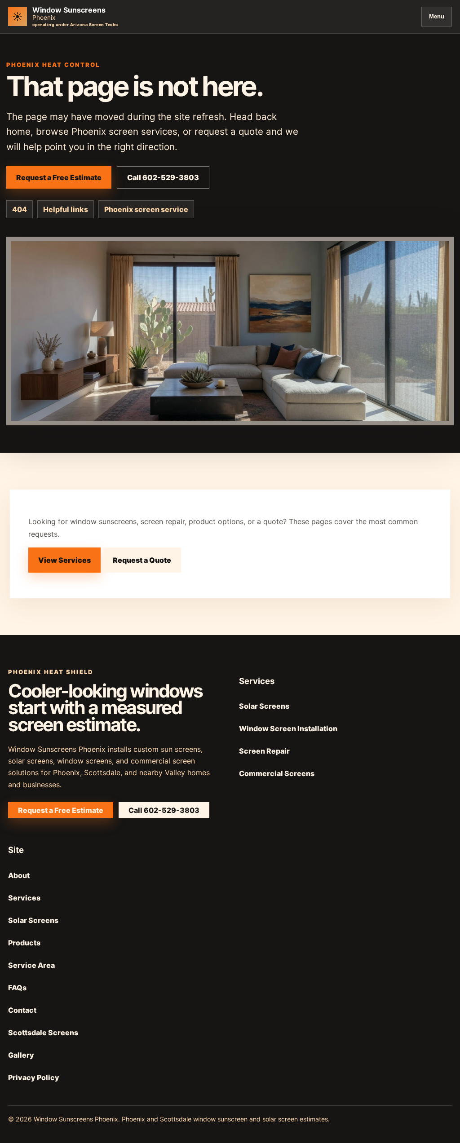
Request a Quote (142, 560)
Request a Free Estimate (59, 177)
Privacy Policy (33, 1077)
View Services (64, 560)
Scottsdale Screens (43, 1032)
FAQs (17, 987)
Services (24, 897)
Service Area (31, 965)
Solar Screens (264, 706)
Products (24, 942)
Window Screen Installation (288, 728)
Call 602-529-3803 (163, 177)
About (19, 875)
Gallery (21, 1054)
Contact (22, 1010)
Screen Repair (264, 750)
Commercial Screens (276, 773)
